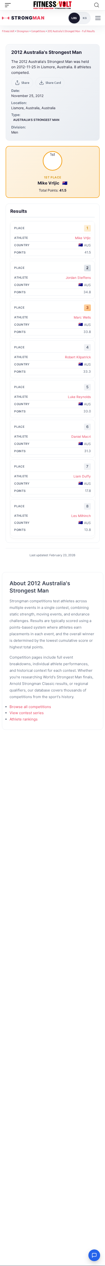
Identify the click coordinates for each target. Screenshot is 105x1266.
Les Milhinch (81, 516)
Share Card (53, 83)
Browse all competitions (30, 706)
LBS (74, 18)
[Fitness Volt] (52, 5)
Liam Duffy (82, 476)
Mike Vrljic (49, 183)
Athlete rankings (24, 719)
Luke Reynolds (79, 397)
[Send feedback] (94, 1255)
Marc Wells (82, 317)
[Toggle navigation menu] (98, 18)
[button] (9, 5)
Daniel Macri (81, 436)
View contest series (27, 713)
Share (25, 83)
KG (85, 18)
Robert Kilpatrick (78, 357)
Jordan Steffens (78, 278)
